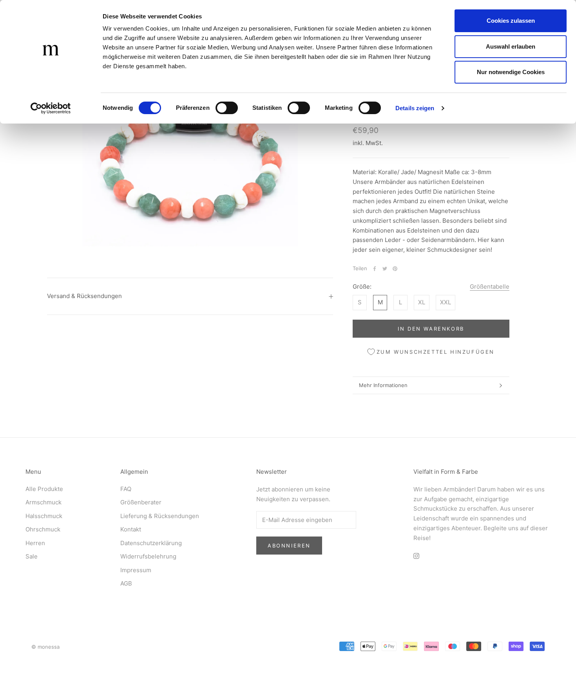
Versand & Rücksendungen (84, 296)
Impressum (135, 570)
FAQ (125, 489)
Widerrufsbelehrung (148, 556)
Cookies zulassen (511, 20)
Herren (35, 543)
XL (421, 302)
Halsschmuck (43, 516)
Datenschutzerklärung (151, 543)
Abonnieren (289, 545)
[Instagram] (416, 555)
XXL (445, 302)
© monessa (45, 647)
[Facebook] (374, 268)
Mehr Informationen (383, 385)
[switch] (227, 108)
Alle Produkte (44, 489)
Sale (31, 556)
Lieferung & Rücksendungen (159, 516)
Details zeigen (414, 108)
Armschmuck (43, 502)
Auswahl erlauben (510, 46)
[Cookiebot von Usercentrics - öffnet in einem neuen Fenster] (50, 108)
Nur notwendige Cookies (511, 72)
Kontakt (130, 529)
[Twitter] (384, 268)
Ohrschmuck (42, 529)
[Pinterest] (395, 268)
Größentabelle (489, 287)
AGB (126, 583)
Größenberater (140, 502)
